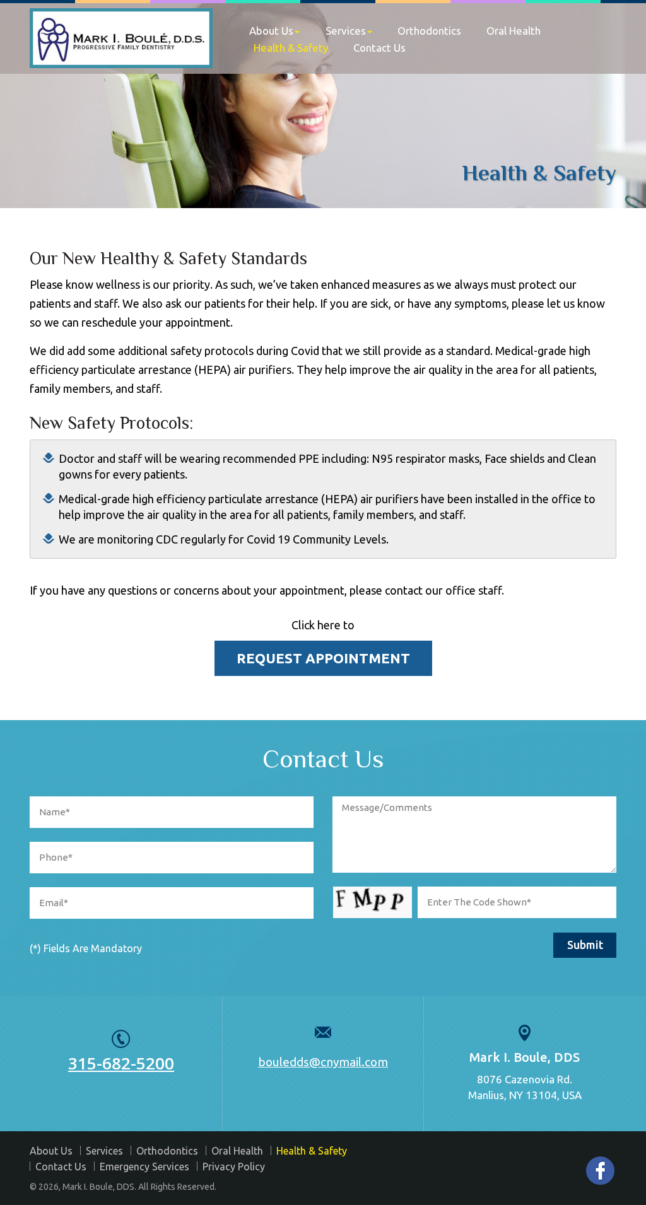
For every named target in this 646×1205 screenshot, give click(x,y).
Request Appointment (323, 658)
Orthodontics (429, 31)
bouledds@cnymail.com (323, 1062)
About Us (271, 31)
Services (346, 31)
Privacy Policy (234, 1166)
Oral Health (513, 31)
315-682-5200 (121, 1063)
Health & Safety (291, 48)
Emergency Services (144, 1166)
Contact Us (379, 48)
